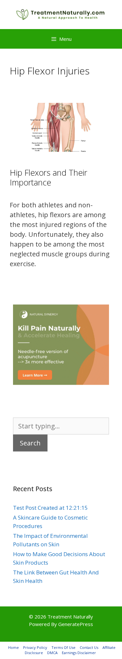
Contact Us (89, 647)
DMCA (52, 652)
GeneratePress (75, 624)
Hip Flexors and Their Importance (48, 177)
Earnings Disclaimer (79, 652)
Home (13, 647)
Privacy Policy (35, 647)
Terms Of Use (63, 647)
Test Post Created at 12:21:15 (50, 507)
